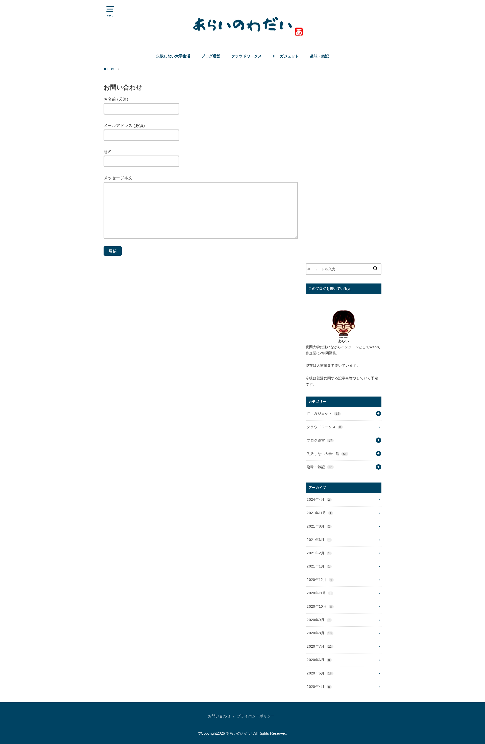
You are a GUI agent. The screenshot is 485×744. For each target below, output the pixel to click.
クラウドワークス (246, 56)
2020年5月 (319, 673)
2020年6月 (318, 660)
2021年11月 (319, 513)
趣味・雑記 (319, 56)
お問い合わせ (219, 716)
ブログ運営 (210, 56)
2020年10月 (319, 606)
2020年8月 (319, 633)
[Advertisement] (343, 172)
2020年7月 (319, 646)
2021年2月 (318, 553)
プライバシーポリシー (256, 716)
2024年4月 (318, 499)
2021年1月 (318, 566)
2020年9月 (318, 620)
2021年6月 (318, 540)
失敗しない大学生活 (173, 56)
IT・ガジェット (286, 56)
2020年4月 (318, 687)
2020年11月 (319, 593)
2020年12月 (319, 580)
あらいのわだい (239, 733)
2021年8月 (318, 526)
